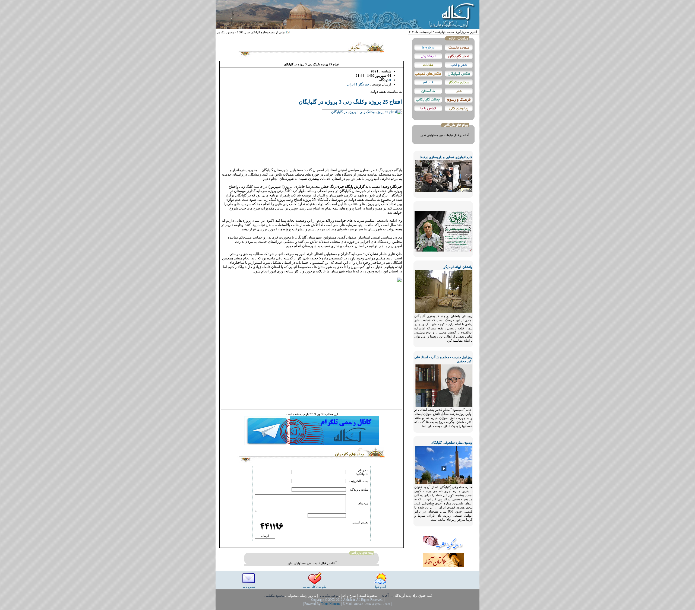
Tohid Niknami (331, 604)
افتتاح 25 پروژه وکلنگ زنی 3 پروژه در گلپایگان (350, 102)
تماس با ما (248, 586)
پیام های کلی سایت (314, 586)
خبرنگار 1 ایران (358, 84)
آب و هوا (380, 586)
